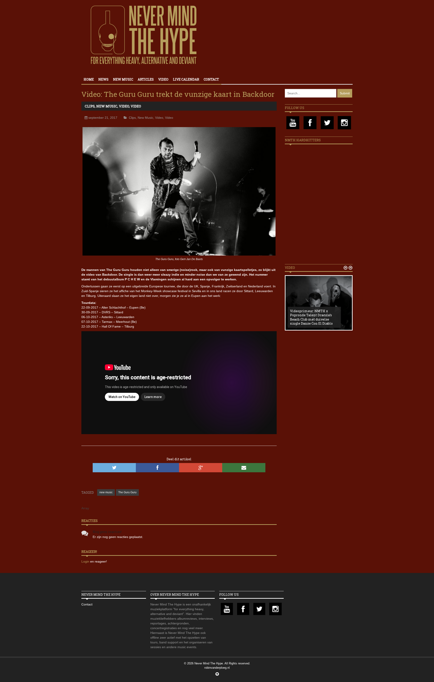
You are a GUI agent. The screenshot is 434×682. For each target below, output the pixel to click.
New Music (123, 79)
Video (163, 79)
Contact (211, 79)
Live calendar (186, 79)
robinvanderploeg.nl (217, 667)
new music (106, 492)
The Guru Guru (127, 492)
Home (89, 79)
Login (85, 561)
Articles (146, 79)
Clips (90, 106)
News (103, 79)
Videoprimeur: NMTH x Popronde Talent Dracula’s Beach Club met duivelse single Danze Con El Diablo (311, 317)
